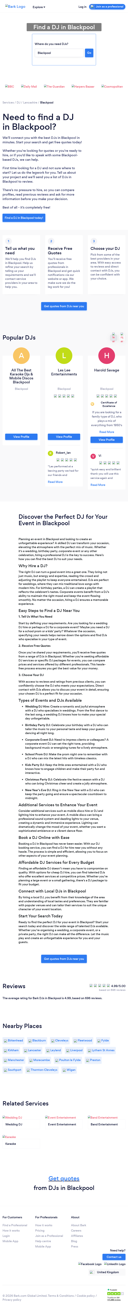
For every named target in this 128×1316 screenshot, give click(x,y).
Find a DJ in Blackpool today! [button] (24, 218)
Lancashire (30, 103)
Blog (74, 1241)
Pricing (39, 1231)
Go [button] (89, 53)
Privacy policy (11, 1300)
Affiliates (77, 1236)
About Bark (78, 1225)
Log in (82, 7)
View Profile (21, 437)
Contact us (114, 1257)
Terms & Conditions (61, 1296)
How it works (11, 1231)
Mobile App (10, 1241)
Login (6, 1236)
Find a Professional (14, 1225)
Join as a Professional (49, 1236)
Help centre (43, 1241)
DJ (18, 103)
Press (74, 1246)
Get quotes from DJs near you (64, 306)
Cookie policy (86, 1296)
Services (8, 103)
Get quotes (64, 1178)
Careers (76, 1231)
